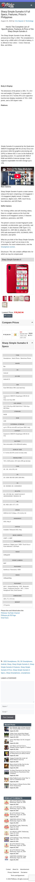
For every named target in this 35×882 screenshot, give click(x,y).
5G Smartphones (26, 661)
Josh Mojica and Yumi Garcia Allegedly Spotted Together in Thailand (20, 746)
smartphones (25, 673)
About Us (15, 869)
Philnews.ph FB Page (8, 615)
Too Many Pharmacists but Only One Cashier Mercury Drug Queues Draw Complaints (20, 772)
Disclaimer (24, 872)
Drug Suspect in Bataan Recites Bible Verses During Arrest (20, 785)
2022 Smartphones (10, 661)
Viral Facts (4, 618)
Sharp (9, 664)
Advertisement (24, 869)
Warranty (31, 333)
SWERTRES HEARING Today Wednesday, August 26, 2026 (18, 856)
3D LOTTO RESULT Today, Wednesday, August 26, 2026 (18, 844)
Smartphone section (8, 247)
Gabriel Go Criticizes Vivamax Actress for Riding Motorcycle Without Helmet (20, 752)
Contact (8, 869)
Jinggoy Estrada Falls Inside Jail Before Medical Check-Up (18, 758)
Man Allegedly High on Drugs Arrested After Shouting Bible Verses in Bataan (20, 728)
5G (18, 661)
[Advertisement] (17, 66)
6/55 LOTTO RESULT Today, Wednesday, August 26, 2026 (18, 801)
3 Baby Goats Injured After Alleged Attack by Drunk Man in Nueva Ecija (20, 734)
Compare (9, 315)
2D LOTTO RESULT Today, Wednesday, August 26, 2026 (18, 850)
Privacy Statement (13, 872)
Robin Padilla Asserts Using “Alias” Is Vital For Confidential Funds (20, 778)
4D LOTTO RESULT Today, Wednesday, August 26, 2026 (18, 813)
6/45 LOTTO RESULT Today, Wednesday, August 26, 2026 (18, 807)
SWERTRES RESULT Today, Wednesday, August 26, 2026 (18, 820)
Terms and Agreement (17, 875)
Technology (29, 21)
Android (3, 664)
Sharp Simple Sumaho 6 (20, 664)
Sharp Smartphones (13, 673)
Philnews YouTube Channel (10, 613)
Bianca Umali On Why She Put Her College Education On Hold (19, 765)
